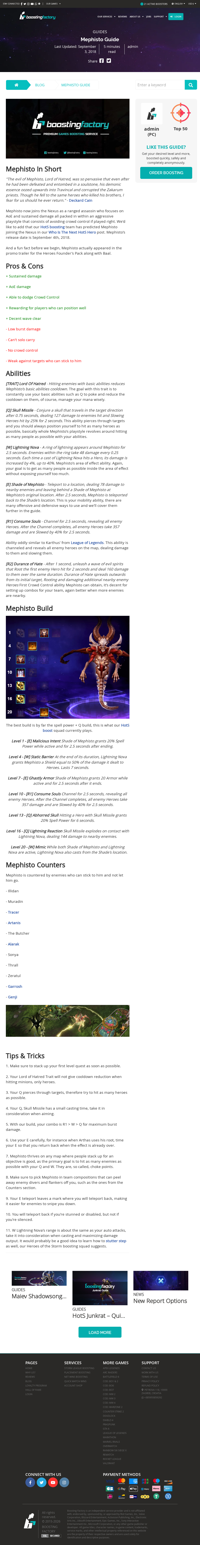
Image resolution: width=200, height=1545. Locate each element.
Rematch (108, 1454)
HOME (28, 1368)
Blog (40, 85)
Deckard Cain (80, 200)
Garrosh (15, 986)
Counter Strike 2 (113, 1411)
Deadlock (109, 1415)
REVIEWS (30, 1376)
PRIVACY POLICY (150, 1381)
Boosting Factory (50, 1529)
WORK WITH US (150, 1372)
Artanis (14, 922)
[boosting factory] (37, 17)
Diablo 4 (108, 1420)
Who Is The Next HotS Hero (72, 232)
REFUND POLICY (150, 1385)
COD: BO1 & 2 (110, 1381)
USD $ (191, 4)
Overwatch (110, 1446)
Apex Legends (111, 1368)
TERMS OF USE (150, 1376)
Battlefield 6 (111, 1376)
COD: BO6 (108, 1385)
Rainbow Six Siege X (115, 1450)
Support (159, 16)
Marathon (109, 1437)
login (178, 16)
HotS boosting (52, 226)
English (179, 4)
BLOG (28, 1381)
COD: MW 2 (109, 1394)
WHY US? (30, 1372)
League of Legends (87, 542)
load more (100, 1332)
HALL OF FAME (33, 1389)
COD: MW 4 (109, 1402)
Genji (12, 996)
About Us (135, 16)
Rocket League (112, 1458)
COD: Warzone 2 (112, 1407)
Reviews (122, 16)
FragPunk (109, 1424)
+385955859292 (153, 1397)
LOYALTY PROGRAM (36, 1385)
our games (51, 4)
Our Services (104, 16)
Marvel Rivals (111, 1441)
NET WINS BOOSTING (76, 1376)
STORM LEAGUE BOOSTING (79, 1368)
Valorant (109, 1463)
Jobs (148, 16)
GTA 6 (106, 1428)
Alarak (13, 944)
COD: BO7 (108, 1389)
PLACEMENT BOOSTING (77, 1372)
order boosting (166, 172)
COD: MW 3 (109, 1398)
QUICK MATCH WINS (75, 1381)
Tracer (13, 912)
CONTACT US (149, 1368)
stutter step (116, 1240)
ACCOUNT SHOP (73, 1385)
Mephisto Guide (75, 85)
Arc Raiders (110, 1372)
